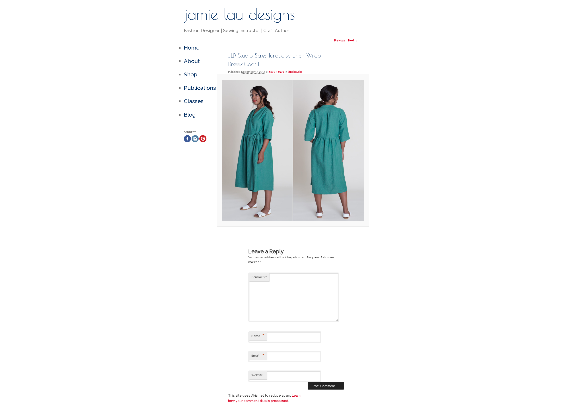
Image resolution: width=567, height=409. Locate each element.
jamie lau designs (239, 14)
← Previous (338, 40)
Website (257, 375)
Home (192, 47)
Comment (259, 277)
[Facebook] (187, 149)
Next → (352, 40)
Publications (200, 87)
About (192, 61)
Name (257, 336)
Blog (190, 114)
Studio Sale (295, 71)
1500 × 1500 (276, 71)
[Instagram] (195, 149)
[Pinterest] (202, 149)
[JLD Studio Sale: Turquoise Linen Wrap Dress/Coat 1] (292, 150)
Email (257, 356)
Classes (194, 101)
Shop (190, 74)
